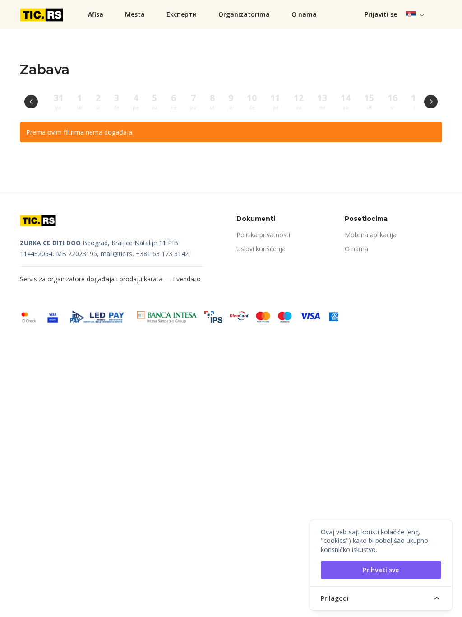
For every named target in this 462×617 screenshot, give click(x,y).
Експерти (181, 14)
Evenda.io (187, 279)
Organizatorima (244, 14)
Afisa (95, 14)
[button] (415, 14)
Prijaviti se (381, 14)
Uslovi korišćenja (261, 248)
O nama (304, 14)
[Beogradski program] (42, 14)
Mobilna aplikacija (371, 234)
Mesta (135, 14)
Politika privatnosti (263, 234)
